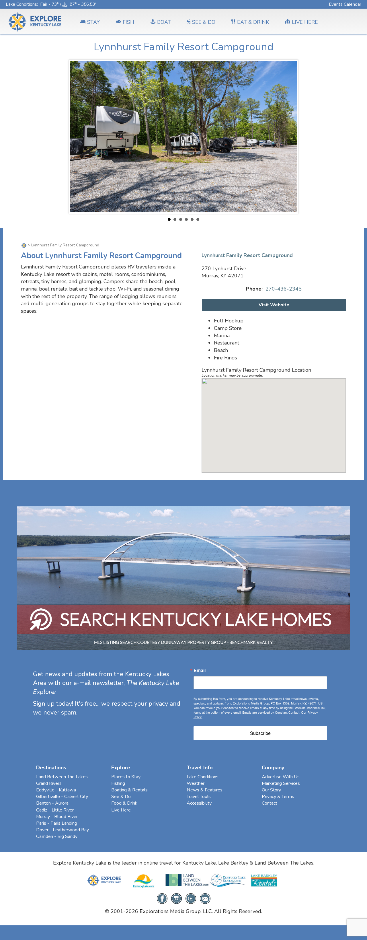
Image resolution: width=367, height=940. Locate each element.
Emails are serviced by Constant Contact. (271, 712)
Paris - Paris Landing (56, 823)
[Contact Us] (205, 898)
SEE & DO (203, 22)
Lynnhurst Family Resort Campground (247, 255)
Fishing (118, 783)
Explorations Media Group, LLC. (176, 911)
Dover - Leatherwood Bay (62, 830)
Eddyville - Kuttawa (56, 790)
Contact (269, 803)
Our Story (271, 790)
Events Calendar (345, 4)
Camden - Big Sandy (56, 836)
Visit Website (274, 305)
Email (200, 670)
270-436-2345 (284, 288)
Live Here (121, 810)
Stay (93, 22)
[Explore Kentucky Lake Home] (24, 245)
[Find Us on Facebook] (162, 898)
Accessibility (199, 803)
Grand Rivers (49, 783)
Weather (195, 783)
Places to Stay (125, 777)
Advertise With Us (281, 777)
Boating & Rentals (129, 790)
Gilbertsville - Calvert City (62, 796)
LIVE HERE (305, 22)
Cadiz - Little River (55, 810)
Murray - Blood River (57, 817)
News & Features (204, 790)
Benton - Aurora (52, 803)
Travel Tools (199, 796)
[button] (273, 422)
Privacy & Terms (278, 796)
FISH (128, 22)
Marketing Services (281, 783)
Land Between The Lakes (62, 777)
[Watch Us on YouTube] (190, 898)
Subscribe (260, 733)
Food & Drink (124, 803)
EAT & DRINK (253, 22)
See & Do (121, 796)
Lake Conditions (21, 4)
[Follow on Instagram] (176, 898)
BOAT (164, 22)
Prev (77, 136)
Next (289, 136)
